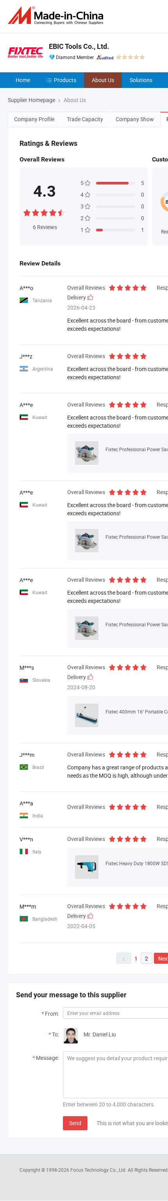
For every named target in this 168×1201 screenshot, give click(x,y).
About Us (103, 80)
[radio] (26, 211)
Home (23, 80)
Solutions (141, 80)
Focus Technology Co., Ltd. (99, 1170)
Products (65, 80)
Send (75, 1123)
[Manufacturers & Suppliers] (57, 15)
